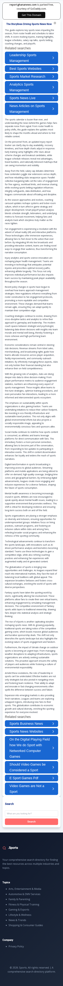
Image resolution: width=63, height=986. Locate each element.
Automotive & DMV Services (24, 894)
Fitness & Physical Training (24, 904)
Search (31, 821)
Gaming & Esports (19, 909)
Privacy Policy (16, 946)
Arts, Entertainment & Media (25, 889)
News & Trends (17, 920)
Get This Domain (31, 15)
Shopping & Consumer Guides (26, 925)
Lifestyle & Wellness (20, 915)
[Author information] (55, 23)
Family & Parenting (19, 899)
